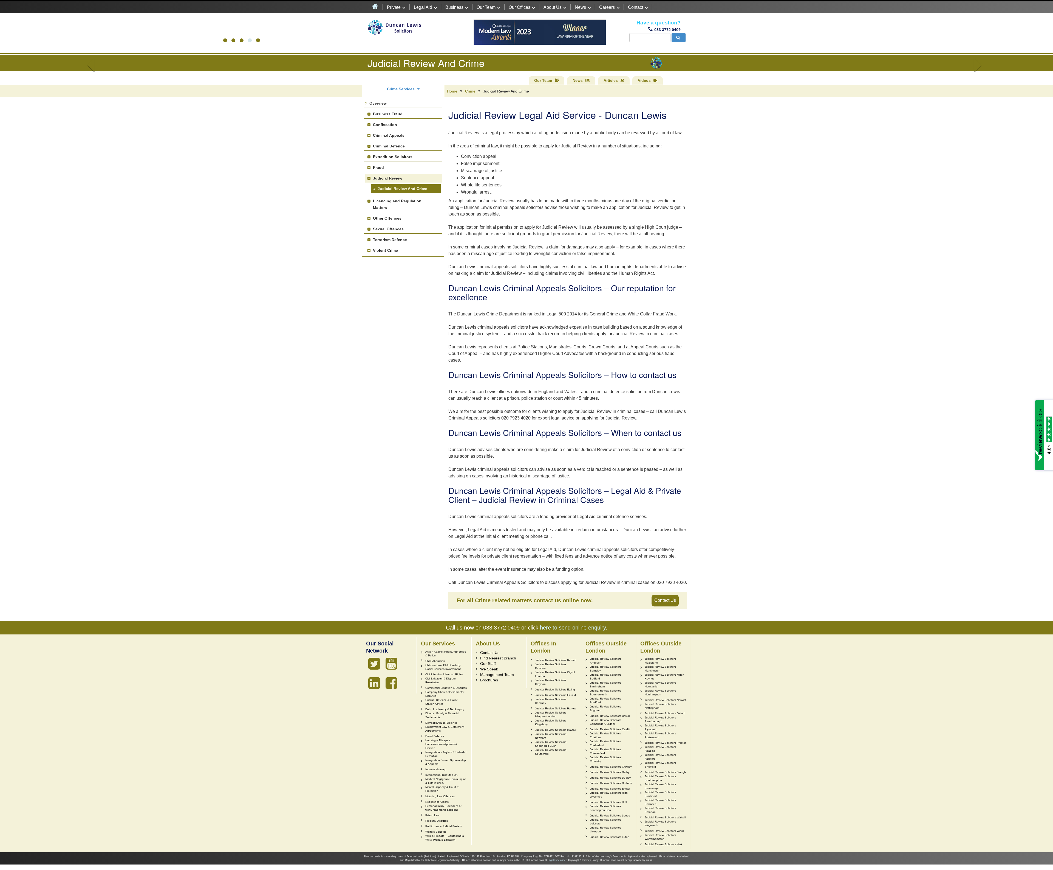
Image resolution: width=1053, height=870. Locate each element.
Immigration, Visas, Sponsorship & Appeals (445, 762)
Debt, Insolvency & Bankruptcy (444, 709)
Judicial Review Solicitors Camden (550, 666)
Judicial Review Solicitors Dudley (610, 777)
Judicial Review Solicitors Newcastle (660, 684)
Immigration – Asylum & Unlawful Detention (445, 754)
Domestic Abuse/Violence (441, 722)
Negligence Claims (437, 801)
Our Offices (519, 7)
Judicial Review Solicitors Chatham (605, 735)
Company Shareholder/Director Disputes (444, 693)
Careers (607, 7)
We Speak (489, 669)
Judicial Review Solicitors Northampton (660, 692)
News (580, 7)
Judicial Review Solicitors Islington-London (550, 714)
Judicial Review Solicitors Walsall (665, 817)
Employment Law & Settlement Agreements (444, 728)
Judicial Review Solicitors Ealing (555, 689)
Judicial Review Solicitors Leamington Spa (605, 808)
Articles (611, 80)
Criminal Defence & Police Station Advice (441, 701)
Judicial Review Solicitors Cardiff (610, 729)
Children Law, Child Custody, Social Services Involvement (443, 667)
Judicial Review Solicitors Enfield (555, 694)
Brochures (489, 680)
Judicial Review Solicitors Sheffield (660, 764)
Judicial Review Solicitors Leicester (605, 821)
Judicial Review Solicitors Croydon (550, 682)
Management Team (497, 674)
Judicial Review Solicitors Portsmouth (660, 735)
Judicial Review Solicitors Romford (660, 756)
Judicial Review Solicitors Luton (609, 836)
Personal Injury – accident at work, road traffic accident (443, 807)
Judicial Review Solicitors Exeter (610, 788)
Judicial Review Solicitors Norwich (666, 699)
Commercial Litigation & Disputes (446, 687)
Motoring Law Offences (440, 796)
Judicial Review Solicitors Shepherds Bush (550, 743)
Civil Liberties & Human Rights (444, 674)
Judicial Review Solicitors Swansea (660, 802)
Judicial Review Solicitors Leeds (610, 815)
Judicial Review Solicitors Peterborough (660, 719)
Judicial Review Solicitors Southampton (660, 778)
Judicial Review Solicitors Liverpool (605, 829)
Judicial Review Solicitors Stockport (660, 794)
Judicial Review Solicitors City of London (555, 674)
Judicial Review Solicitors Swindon (660, 810)
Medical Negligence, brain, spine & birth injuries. (445, 780)
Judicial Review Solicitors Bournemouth (605, 692)
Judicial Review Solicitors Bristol (610, 715)
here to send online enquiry (573, 628)
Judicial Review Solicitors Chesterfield (605, 751)
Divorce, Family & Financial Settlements (442, 715)
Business (454, 7)
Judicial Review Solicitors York (663, 844)
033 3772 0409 (667, 29)
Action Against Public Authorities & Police (445, 653)
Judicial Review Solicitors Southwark (550, 751)
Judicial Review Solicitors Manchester (660, 668)
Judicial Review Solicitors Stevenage (660, 786)
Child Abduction (435, 660)
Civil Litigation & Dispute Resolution (440, 680)
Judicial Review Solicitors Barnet (555, 660)
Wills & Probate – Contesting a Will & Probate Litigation (444, 837)
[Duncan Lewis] (374, 664)
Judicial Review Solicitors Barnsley (605, 668)
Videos (644, 80)
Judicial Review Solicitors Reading (660, 748)
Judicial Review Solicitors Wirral (664, 830)
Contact (635, 7)
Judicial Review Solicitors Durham (611, 783)
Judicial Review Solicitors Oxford (665, 713)
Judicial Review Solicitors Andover (605, 660)
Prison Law (432, 815)
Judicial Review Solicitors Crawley (611, 766)
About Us (553, 7)
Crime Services (401, 89)
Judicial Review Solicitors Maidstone (660, 660)
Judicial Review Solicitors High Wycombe (609, 794)
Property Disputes (436, 820)
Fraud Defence (434, 736)
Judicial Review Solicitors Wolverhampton (660, 836)
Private (394, 7)
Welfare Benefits (435, 831)
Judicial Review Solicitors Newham (550, 735)
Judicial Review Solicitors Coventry (605, 759)
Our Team (486, 7)
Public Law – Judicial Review (443, 826)
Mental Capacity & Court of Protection (442, 788)
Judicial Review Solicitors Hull (608, 802)
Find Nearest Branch (498, 658)
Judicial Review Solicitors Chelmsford (605, 743)
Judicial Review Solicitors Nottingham (660, 706)
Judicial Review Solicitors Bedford (605, 676)
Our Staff (488, 663)
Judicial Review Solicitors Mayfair (555, 729)
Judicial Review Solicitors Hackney (550, 701)
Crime (470, 91)
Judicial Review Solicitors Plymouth (660, 727)
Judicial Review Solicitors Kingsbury (550, 722)
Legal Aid (423, 7)
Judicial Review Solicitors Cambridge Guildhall (605, 721)
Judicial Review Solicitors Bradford (605, 700)
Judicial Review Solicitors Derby (609, 772)
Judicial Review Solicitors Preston (666, 742)
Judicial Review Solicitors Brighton (605, 708)
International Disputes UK (441, 774)
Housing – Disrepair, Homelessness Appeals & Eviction (441, 744)
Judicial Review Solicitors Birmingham (605, 684)
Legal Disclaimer (557, 860)
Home (452, 91)
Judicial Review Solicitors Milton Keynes (664, 676)
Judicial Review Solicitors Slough (665, 772)
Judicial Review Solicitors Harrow (555, 708)
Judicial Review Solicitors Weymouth (660, 823)
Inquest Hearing (435, 769)
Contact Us (665, 600)
